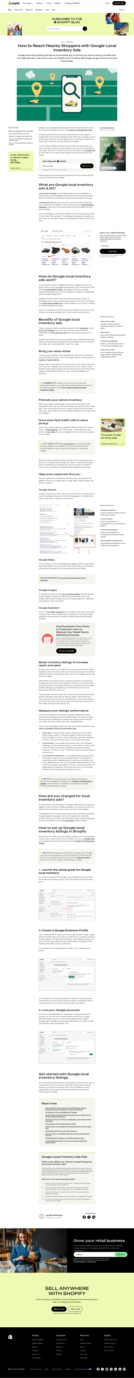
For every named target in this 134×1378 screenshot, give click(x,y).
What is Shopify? (37, 1340)
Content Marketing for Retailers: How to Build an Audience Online (64, 1138)
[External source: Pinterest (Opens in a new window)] (124, 1369)
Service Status (109, 1350)
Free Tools (83, 1354)
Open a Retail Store (108, 321)
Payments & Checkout (108, 510)
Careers (34, 1347)
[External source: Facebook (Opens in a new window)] (84, 1217)
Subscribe (113, 251)
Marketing (39, 10)
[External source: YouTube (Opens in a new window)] (106, 1369)
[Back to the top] (10, 1337)
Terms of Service (35, 1369)
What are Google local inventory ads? (21, 131)
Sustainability (36, 1358)
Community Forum (110, 1343)
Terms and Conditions (80, 1261)
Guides (82, 1347)
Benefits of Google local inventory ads (20, 136)
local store (84, 328)
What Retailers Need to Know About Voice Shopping (61, 1131)
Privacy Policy (92, 1261)
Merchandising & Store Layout (112, 540)
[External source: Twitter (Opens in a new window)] (89, 1217)
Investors (35, 1350)
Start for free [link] (87, 166)
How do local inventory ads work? (19, 133)
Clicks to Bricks (106, 519)
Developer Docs (61, 1340)
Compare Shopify (86, 1343)
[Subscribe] (85, 28)
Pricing (49, 3)
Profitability (105, 332)
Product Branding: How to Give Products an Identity (60, 1124)
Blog (9, 10)
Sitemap (67, 1369)
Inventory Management (109, 341)
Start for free (119, 3)
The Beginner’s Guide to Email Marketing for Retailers (61, 1112)
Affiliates (59, 1354)
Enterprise (57, 3)
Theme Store (60, 1343)
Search (121, 10)
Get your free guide (66, 651)
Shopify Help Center (110, 1340)
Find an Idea (18, 10)
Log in (107, 3)
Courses (83, 1350)
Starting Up (29, 10)
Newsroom (35, 1354)
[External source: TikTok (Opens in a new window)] (115, 1369)
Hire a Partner (108, 1347)
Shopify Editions (37, 1343)
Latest (47, 10)
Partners (59, 1350)
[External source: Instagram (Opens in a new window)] (111, 1369)
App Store (59, 1347)
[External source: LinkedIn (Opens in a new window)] (93, 1217)
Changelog (83, 1358)
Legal (46, 1369)
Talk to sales (75, 1309)
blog (62, 42)
